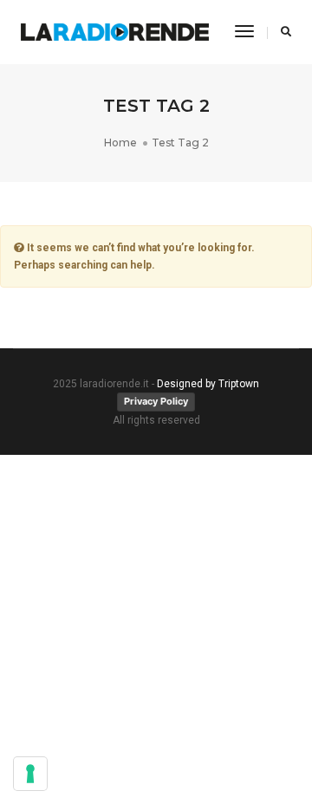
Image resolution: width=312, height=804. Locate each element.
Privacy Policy (156, 401)
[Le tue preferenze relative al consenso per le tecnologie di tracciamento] (30, 773)
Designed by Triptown (208, 384)
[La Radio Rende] (115, 32)
